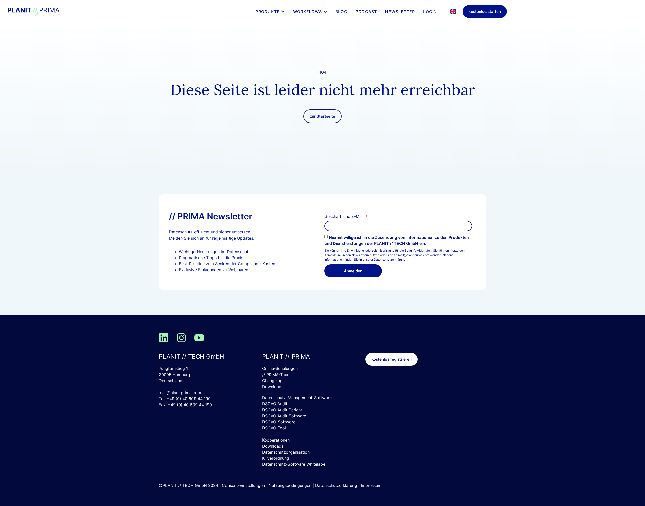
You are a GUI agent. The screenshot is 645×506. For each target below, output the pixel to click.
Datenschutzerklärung (389, 259)
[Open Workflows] (325, 12)
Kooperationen (276, 440)
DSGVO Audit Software (284, 415)
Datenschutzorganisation (286, 452)
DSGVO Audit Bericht (282, 409)
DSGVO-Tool (274, 427)
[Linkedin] (164, 338)
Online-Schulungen (280, 368)
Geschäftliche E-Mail (344, 216)
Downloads (272, 386)
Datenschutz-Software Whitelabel (294, 464)
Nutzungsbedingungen (290, 485)
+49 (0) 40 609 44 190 (189, 398)
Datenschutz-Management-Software (297, 397)
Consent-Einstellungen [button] (243, 485)
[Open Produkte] (283, 12)
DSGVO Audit (274, 403)
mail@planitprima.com (180, 392)
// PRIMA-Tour (275, 374)
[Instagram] (181, 338)
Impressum (371, 485)
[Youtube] (199, 338)
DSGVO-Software (278, 421)
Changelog (272, 380)
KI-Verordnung (275, 458)
